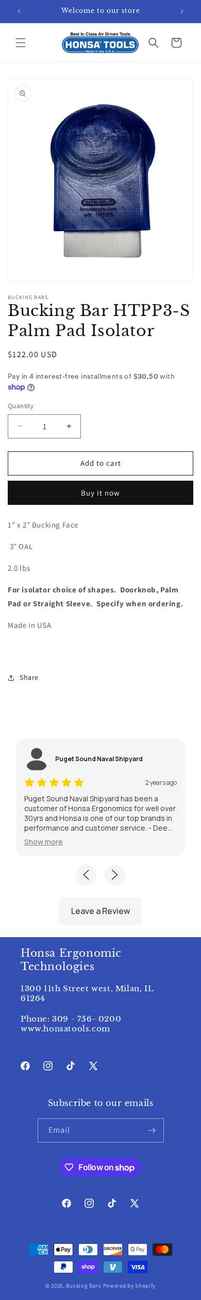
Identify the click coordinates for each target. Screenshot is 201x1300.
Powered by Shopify (129, 1285)
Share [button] (29, 677)
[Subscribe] (152, 1130)
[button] (20, 42)
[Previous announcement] (19, 11)
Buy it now (100, 493)
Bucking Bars (84, 1285)
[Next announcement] (182, 11)
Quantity (21, 405)
